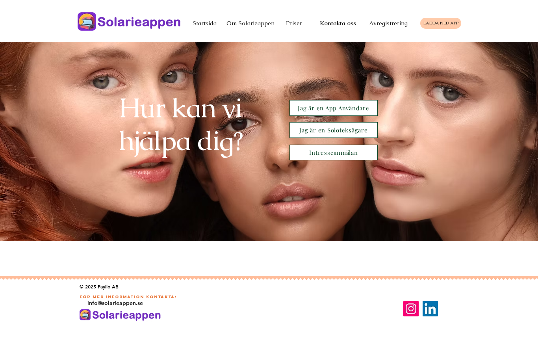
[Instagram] (411, 308)
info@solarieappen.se (115, 303)
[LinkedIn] (430, 308)
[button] (333, 108)
